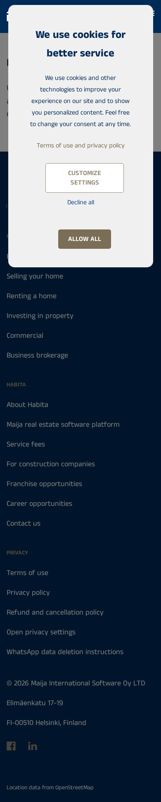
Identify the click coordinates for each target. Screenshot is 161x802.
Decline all (80, 202)
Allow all (84, 239)
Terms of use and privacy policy (81, 145)
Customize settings (84, 177)
